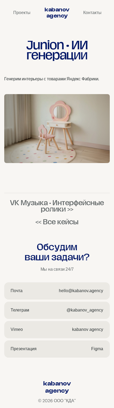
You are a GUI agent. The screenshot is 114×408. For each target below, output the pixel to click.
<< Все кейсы (57, 221)
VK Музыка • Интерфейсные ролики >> (57, 206)
